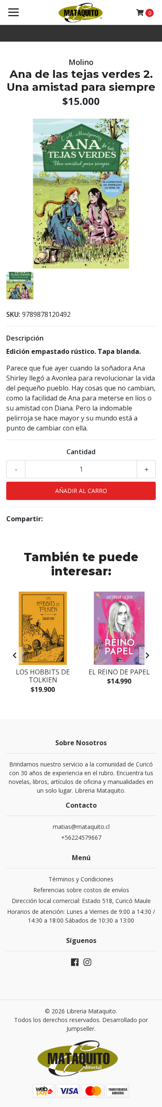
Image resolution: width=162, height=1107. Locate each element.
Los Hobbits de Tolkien (43, 675)
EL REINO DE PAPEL (119, 672)
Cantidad (81, 451)
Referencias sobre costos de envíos (81, 890)
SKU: (13, 314)
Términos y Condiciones (81, 879)
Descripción (25, 338)
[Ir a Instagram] (87, 964)
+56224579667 (81, 837)
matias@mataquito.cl (81, 827)
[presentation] (14, 655)
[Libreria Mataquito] (81, 12)
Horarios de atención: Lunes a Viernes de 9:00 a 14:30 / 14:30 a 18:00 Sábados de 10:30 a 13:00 (81, 916)
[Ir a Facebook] (75, 964)
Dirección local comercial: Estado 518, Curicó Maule (81, 901)
